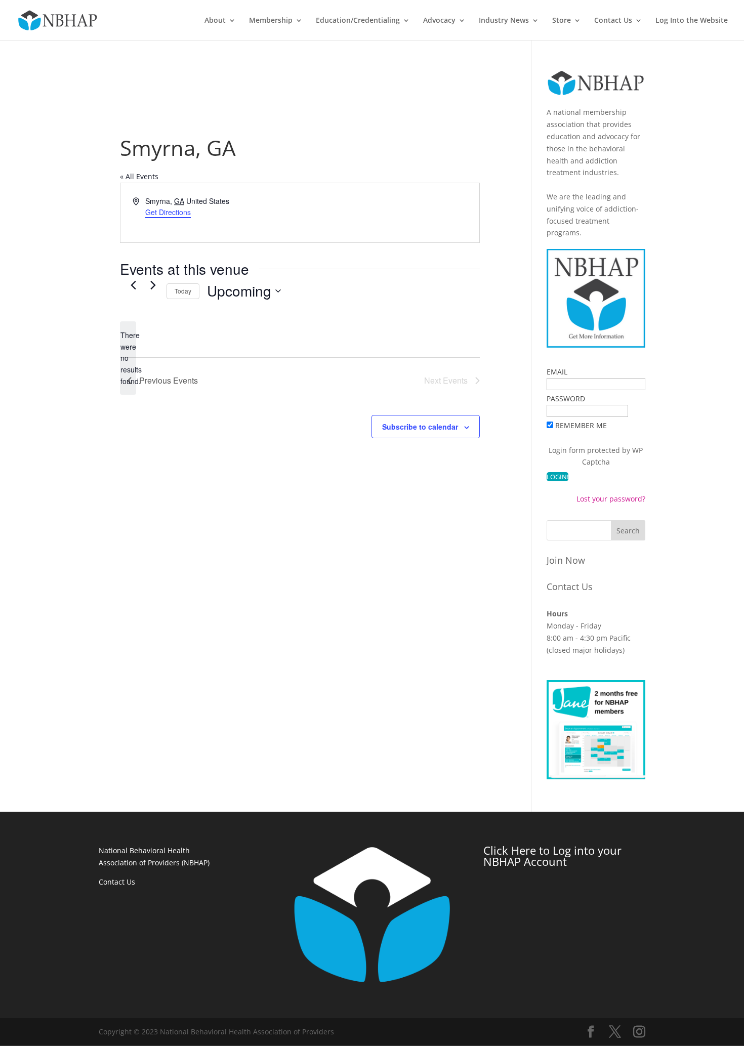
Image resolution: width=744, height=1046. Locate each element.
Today (183, 290)
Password (566, 398)
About (215, 21)
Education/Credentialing (358, 21)
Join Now (566, 560)
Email (557, 371)
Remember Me (581, 425)
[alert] (128, 358)
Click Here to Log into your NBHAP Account (552, 856)
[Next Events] (153, 285)
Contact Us (613, 21)
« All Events (139, 176)
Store (561, 21)
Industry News (504, 21)
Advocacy (439, 21)
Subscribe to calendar (420, 427)
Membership (271, 21)
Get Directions (168, 212)
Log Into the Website (691, 21)
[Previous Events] (133, 285)
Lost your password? (610, 499)
